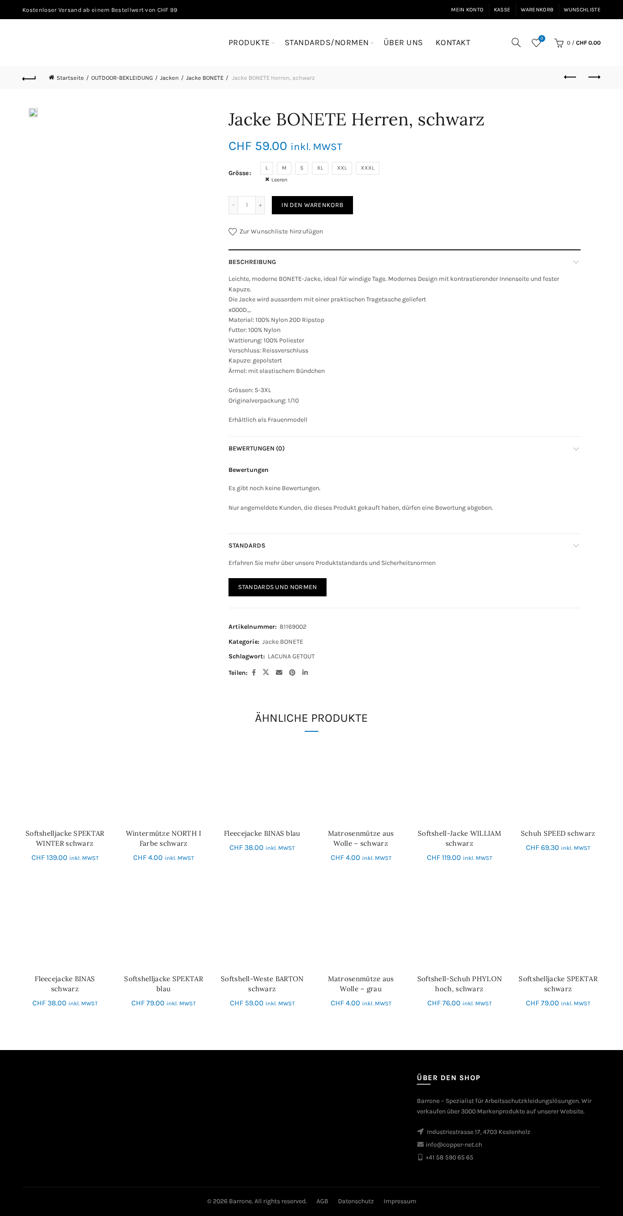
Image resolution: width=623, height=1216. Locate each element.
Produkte (249, 42)
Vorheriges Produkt (571, 77)
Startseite (70, 77)
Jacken (169, 77)
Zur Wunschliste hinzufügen (281, 231)
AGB (322, 1201)
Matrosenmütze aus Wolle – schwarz (361, 838)
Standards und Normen (277, 587)
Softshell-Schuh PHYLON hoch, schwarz (459, 983)
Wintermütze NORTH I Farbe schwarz (164, 838)
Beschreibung (252, 262)
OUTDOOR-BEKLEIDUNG (122, 77)
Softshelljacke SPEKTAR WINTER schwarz (65, 838)
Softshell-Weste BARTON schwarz (262, 983)
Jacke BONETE (204, 77)
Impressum (400, 1201)
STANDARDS (246, 545)
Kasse (502, 9)
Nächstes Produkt (593, 77)
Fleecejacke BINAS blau (262, 833)
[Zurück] (29, 77)
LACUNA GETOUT (291, 656)
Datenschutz (356, 1201)
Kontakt (453, 42)
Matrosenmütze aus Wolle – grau (361, 983)
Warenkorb (537, 9)
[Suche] (516, 42)
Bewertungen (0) (256, 448)
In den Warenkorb (312, 205)
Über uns (403, 42)
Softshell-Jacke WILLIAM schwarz (459, 838)
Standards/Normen (327, 42)
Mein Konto (467, 9)
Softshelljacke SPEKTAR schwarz (558, 983)
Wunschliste (582, 9)
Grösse (238, 173)
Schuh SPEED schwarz (558, 833)
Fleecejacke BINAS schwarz (65, 983)
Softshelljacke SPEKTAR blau (163, 983)
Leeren (279, 179)
